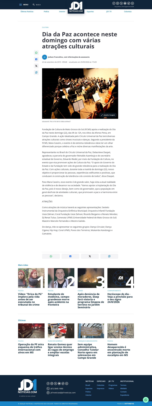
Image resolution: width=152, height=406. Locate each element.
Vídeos (111, 388)
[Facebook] (113, 3)
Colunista (127, 11)
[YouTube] (125, 3)
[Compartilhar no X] (36, 65)
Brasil (88, 385)
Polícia (46, 11)
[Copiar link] (36, 72)
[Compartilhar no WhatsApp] (36, 52)
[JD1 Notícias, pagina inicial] (27, 386)
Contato (123, 392)
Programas (113, 385)
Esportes (90, 11)
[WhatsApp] (132, 3)
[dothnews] (129, 403)
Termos (123, 385)
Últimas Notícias (27, 11)
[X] (121, 3)
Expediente (124, 395)
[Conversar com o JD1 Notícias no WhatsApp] (146, 400)
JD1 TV (108, 11)
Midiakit (123, 388)
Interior (62, 11)
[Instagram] (117, 3)
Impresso (100, 388)
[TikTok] (128, 3)
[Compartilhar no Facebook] (36, 59)
